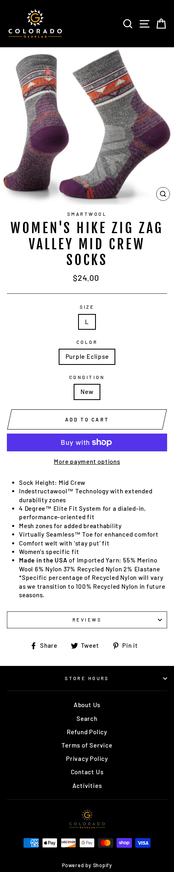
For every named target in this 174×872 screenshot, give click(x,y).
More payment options (87, 461)
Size (87, 307)
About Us (87, 704)
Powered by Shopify (87, 865)
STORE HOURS (87, 678)
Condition (87, 377)
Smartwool (87, 214)
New (87, 391)
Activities (87, 785)
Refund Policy (87, 731)
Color (87, 342)
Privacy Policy (87, 758)
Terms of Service (87, 745)
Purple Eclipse (87, 356)
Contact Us (87, 771)
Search (87, 718)
